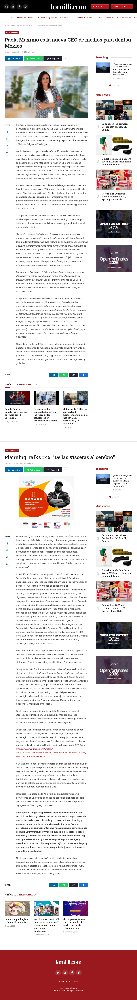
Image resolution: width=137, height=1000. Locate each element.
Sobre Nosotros (68, 981)
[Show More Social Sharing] (65, 58)
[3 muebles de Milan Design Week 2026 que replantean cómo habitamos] (114, 145)
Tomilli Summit (122, 6)
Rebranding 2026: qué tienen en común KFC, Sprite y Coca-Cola (114, 196)
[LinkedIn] (7, 152)
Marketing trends (25, 18)
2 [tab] (112, 85)
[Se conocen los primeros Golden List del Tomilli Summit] (114, 110)
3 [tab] (115, 85)
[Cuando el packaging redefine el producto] (17, 908)
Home (11, 18)
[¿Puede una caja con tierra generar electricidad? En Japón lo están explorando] (103, 67)
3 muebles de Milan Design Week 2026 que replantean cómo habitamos (116, 161)
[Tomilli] (68, 6)
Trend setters (66, 18)
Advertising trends (47, 18)
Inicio (7, 26)
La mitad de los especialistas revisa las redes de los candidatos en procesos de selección (46, 415)
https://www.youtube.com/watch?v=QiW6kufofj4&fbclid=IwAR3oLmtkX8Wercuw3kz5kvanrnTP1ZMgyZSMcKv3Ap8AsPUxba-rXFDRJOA (51, 752)
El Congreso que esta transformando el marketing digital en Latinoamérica (74, 923)
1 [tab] (110, 85)
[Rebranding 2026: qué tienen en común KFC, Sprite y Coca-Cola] (114, 180)
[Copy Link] (7, 145)
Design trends (124, 18)
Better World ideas (86, 18)
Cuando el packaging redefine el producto (16, 921)
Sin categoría (12, 450)
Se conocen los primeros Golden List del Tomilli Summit (115, 126)
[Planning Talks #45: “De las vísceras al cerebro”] (46, 503)
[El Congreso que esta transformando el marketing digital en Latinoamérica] (75, 908)
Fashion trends (106, 18)
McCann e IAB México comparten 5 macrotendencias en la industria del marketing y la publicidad (75, 416)
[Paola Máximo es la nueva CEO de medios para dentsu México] (46, 91)
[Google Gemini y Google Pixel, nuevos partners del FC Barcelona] (17, 398)
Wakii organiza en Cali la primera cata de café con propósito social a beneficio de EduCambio (46, 925)
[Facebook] (7, 132)
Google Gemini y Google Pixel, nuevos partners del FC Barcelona (16, 413)
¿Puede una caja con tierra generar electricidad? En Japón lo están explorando (122, 69)
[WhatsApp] (7, 139)
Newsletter (99, 6)
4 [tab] (118, 85)
